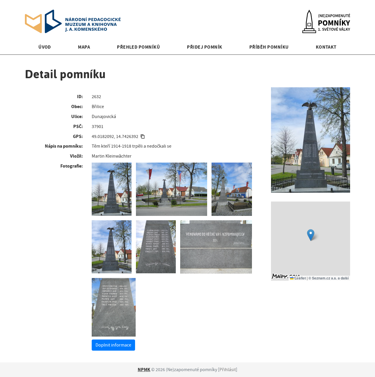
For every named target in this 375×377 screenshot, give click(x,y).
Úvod (44, 47)
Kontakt (326, 47)
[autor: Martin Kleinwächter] (112, 189)
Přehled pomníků (138, 47)
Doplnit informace (113, 345)
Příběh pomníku (269, 47)
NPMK (144, 369)
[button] (310, 235)
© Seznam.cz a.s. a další (328, 278)
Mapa (84, 47)
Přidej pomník (204, 47)
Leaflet (300, 278)
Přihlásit (227, 370)
